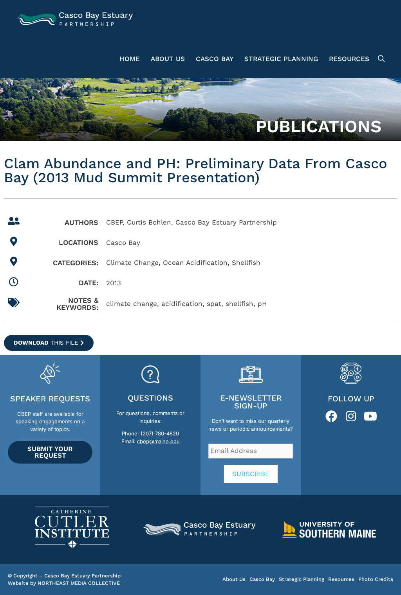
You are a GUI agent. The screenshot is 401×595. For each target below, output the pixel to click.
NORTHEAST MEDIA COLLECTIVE (79, 583)
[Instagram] (351, 416)
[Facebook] (331, 416)
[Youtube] (370, 416)
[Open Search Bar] (380, 58)
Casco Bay (214, 59)
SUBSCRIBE (250, 474)
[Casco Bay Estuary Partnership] (76, 19)
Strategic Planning (281, 59)
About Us (168, 59)
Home (129, 59)
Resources (349, 59)
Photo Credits (375, 579)
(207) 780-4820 (160, 433)
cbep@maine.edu (158, 441)
